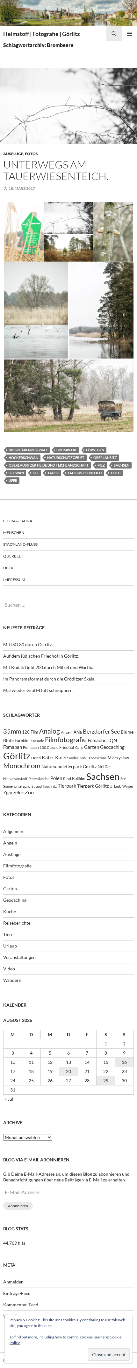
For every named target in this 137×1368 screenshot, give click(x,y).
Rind (67, 778)
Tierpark (67, 786)
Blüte (8, 740)
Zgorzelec (13, 792)
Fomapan (12, 747)
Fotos (31, 153)
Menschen (13, 532)
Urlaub (115, 786)
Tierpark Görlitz (93, 786)
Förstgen (95, 450)
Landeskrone (97, 758)
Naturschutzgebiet (65, 457)
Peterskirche (38, 778)
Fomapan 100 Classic (40, 747)
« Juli (10, 1099)
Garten (91, 747)
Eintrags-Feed (17, 1293)
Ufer (13, 480)
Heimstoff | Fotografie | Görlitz (41, 33)
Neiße (103, 766)
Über (8, 567)
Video (9, 968)
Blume (127, 732)
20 (68, 1071)
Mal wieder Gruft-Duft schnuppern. (38, 690)
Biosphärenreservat (28, 450)
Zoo (29, 792)
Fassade (37, 740)
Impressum (14, 579)
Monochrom (21, 766)
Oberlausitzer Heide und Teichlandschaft (49, 465)
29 (105, 1080)
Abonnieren (18, 1205)
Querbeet (13, 556)
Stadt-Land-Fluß (20, 544)
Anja (78, 732)
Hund (36, 758)
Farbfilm (22, 740)
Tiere (8, 934)
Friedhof (66, 747)
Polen (56, 778)
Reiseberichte (16, 923)
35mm (12, 731)
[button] (23, 231)
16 (124, 1062)
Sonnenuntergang (17, 786)
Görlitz (16, 756)
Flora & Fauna (17, 520)
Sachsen (121, 465)
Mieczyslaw (118, 757)
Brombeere (66, 450)
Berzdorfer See (101, 731)
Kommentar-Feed (20, 1304)
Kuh (83, 758)
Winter (127, 786)
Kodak (74, 758)
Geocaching (112, 747)
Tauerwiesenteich (85, 473)
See (36, 473)
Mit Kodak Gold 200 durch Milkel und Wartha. (48, 667)
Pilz (101, 465)
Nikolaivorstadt (15, 778)
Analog (49, 731)
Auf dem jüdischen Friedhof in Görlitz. (41, 656)
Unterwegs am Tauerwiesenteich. (56, 170)
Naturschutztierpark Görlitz (69, 766)
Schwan (16, 473)
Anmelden (13, 1281)
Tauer (53, 473)
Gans (79, 747)
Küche (9, 911)
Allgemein (13, 831)
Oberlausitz (105, 457)
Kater (48, 757)
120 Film (30, 732)
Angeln (67, 732)
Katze (61, 757)
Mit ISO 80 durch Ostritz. (28, 644)
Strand (37, 786)
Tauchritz (50, 786)
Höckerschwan (23, 457)
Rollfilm (78, 778)
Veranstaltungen (19, 957)
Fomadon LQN (102, 740)
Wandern (12, 980)
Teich (115, 473)
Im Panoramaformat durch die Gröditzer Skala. (49, 678)
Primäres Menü (129, 33)
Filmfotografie (66, 739)
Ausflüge (13, 153)
